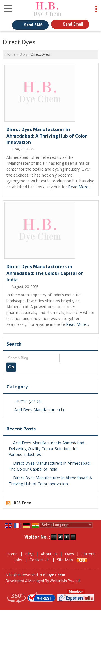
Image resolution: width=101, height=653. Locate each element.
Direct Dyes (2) (27, 401)
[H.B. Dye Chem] (47, 10)
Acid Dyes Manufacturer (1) (38, 409)
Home (11, 54)
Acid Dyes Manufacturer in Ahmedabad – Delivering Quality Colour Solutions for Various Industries (48, 448)
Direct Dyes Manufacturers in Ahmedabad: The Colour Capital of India (44, 273)
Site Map (65, 559)
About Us (49, 553)
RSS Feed (22, 502)
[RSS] (82, 559)
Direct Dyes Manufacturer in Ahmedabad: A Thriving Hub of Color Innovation (46, 136)
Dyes (69, 553)
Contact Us (39, 559)
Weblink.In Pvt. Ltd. (65, 580)
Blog (23, 54)
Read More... (79, 186)
